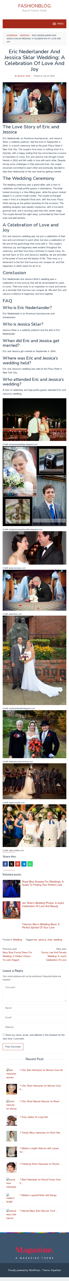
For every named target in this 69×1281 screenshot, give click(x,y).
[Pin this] (17, 864)
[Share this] (5, 864)
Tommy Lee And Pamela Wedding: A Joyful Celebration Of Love (53, 954)
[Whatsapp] (30, 864)
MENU (60, 23)
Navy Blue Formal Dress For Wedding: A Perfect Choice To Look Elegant (17, 954)
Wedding (17, 939)
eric (35, 939)
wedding (58, 939)
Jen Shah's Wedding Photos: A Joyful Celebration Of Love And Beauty (43, 904)
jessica (42, 939)
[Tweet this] (11, 864)
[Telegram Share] (24, 864)
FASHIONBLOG (34, 6)
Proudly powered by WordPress (24, 1270)
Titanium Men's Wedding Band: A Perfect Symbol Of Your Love (40, 925)
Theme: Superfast (51, 1270)
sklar (49, 939)
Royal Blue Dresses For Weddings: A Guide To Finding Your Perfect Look (43, 883)
